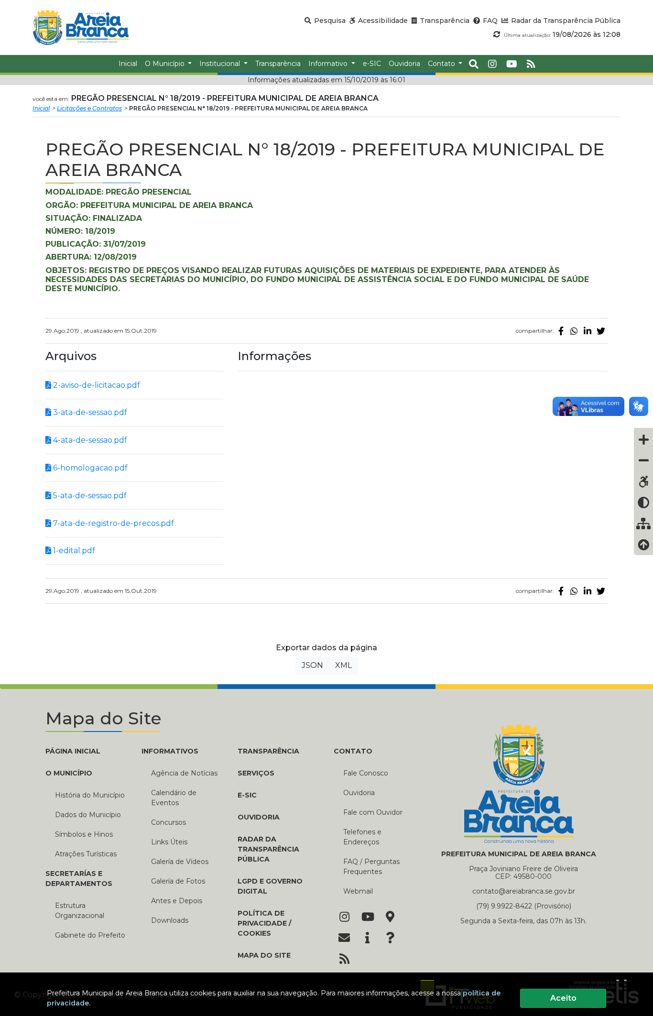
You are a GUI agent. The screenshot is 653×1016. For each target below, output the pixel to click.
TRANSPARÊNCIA (268, 751)
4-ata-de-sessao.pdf (89, 440)
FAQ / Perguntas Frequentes (371, 866)
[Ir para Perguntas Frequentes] (390, 938)
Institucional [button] (220, 63)
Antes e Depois (176, 900)
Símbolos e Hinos (84, 834)
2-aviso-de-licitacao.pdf (95, 385)
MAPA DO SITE (264, 955)
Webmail (358, 891)
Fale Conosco (365, 773)
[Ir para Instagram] (344, 917)
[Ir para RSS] (344, 959)
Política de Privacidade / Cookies (264, 923)
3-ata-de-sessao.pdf (89, 412)
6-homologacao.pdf (89, 467)
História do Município (90, 795)
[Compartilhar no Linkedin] (587, 331)
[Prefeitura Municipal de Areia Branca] (81, 27)
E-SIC (247, 795)
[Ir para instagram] (492, 64)
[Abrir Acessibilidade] (643, 428)
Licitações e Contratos (89, 108)
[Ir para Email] (344, 938)
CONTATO (353, 751)
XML (343, 665)
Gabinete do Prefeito (90, 935)
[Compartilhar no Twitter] (601, 331)
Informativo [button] (328, 63)
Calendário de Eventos (173, 797)
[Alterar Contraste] (643, 502)
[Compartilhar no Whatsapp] (574, 331)
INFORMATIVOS (169, 751)
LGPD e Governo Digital (270, 886)
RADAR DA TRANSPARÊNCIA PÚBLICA (268, 849)
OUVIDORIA (259, 817)
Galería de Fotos (178, 881)
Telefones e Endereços (362, 837)
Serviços (256, 773)
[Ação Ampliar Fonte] (643, 439)
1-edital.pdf (73, 550)
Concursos (168, 822)
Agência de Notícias (184, 773)
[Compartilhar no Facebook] (560, 331)
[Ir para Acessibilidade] (643, 481)
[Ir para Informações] (367, 938)
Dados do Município (88, 814)
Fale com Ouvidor (373, 812)
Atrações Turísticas (86, 854)
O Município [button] (165, 63)
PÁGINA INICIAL (72, 751)
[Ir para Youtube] (367, 917)
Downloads (169, 920)
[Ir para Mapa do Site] (390, 917)
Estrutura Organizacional (79, 910)
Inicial (41, 108)
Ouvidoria (359, 792)
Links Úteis (169, 842)
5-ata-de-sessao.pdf (89, 495)
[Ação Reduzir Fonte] (643, 460)
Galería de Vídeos (179, 861)
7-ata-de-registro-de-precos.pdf (112, 523)
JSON (312, 665)
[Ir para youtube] (511, 64)
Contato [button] (442, 63)
